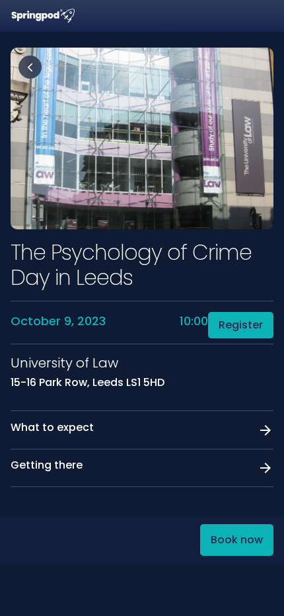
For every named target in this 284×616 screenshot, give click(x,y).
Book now (237, 539)
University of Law (64, 363)
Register (241, 324)
